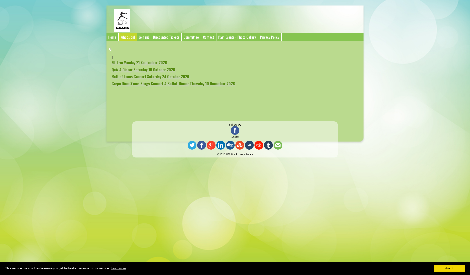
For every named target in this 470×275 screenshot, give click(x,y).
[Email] (278, 145)
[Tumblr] (268, 145)
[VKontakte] (249, 145)
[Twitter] (192, 145)
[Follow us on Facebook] (235, 130)
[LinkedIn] (220, 145)
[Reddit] (258, 145)
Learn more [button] (118, 268)
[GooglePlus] (211, 145)
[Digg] (230, 145)
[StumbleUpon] (239, 145)
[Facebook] (201, 145)
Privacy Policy (244, 154)
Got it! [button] (449, 268)
